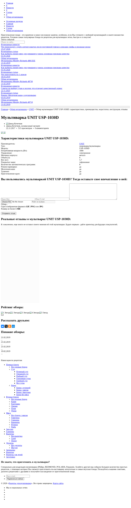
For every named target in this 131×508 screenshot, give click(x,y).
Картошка (15, 404)
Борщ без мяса (22, 395)
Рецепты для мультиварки (20, 483)
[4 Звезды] (34, 313)
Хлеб (13, 438)
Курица (14, 425)
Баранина (15, 422)
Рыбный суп (21, 376)
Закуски (9, 429)
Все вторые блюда (19, 399)
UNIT (81, 144)
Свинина (15, 420)
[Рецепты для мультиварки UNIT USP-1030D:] (2, 133)
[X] (6, 326)
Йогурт (14, 448)
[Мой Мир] (13, 326)
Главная (9, 3)
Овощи (14, 406)
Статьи (9, 12)
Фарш (13, 411)
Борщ (13, 385)
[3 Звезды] (25, 313)
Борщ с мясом (22, 390)
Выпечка (10, 434)
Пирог (14, 441)
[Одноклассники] (9, 326)
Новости (10, 8)
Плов (13, 408)
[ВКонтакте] (2, 326)
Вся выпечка (16, 436)
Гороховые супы (23, 378)
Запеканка (10, 450)
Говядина (15, 418)
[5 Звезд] (43, 313)
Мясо (8, 413)
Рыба (13, 427)
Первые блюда (12, 365)
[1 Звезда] (5, 313)
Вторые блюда (12, 397)
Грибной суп (22, 381)
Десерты (10, 443)
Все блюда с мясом (19, 415)
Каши (13, 401)
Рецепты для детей (14, 455)
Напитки (10, 452)
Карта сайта (58, 483)
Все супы (20, 383)
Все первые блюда (19, 367)
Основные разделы (14, 21)
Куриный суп (22, 371)
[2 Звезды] (15, 313)
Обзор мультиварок (14, 17)
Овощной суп (22, 374)
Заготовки (10, 457)
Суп (13, 369)
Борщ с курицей (23, 388)
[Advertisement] (20, 264)
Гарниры (10, 431)
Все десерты (16, 445)
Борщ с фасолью (23, 392)
